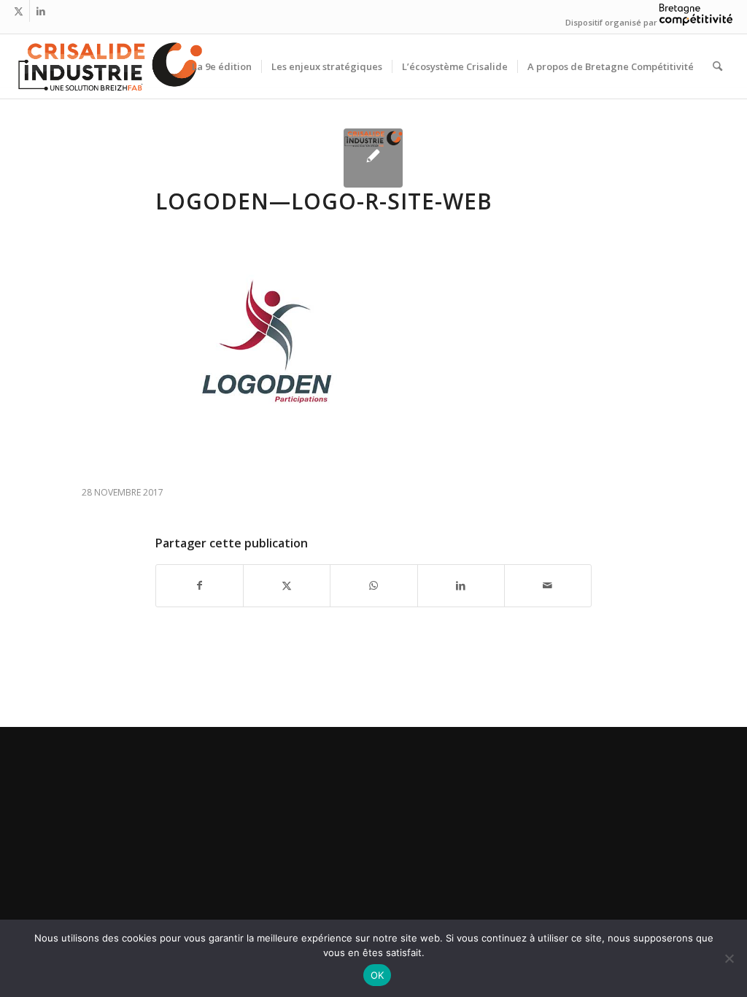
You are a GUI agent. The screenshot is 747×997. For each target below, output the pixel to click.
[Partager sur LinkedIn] (461, 585)
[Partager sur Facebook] (199, 585)
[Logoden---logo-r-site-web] (373, 158)
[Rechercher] (717, 66)
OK (377, 975)
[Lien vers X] (18, 11)
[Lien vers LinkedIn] (41, 11)
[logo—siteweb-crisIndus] (109, 66)
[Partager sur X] (287, 585)
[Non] (728, 958)
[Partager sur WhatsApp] (373, 585)
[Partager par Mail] (548, 585)
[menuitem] (221, 66)
